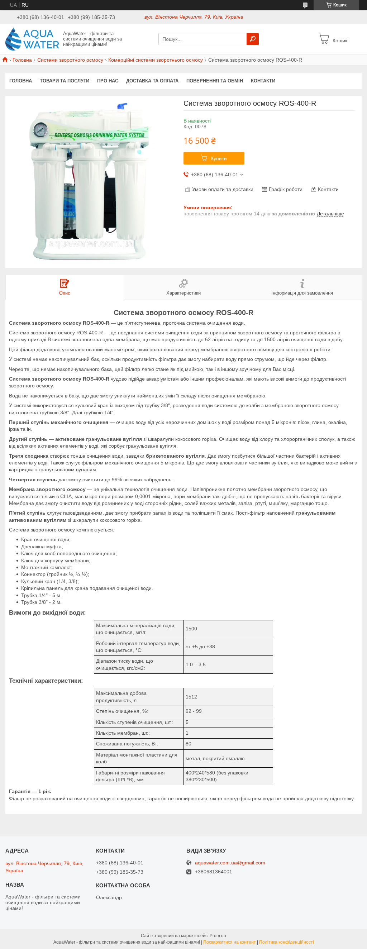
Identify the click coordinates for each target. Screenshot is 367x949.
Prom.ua (218, 935)
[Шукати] (253, 39)
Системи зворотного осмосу (70, 60)
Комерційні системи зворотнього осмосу (155, 60)
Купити (219, 158)
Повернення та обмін (214, 81)
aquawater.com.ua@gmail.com (230, 862)
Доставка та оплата (152, 81)
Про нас (107, 81)
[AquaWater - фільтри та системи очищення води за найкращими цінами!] (32, 39)
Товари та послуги (64, 81)
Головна (22, 60)
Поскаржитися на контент (229, 942)
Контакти (263, 81)
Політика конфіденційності (286, 942)
